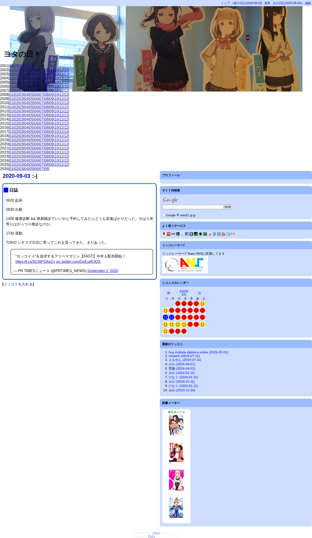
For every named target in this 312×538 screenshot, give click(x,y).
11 (26, 66)
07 (41, 70)
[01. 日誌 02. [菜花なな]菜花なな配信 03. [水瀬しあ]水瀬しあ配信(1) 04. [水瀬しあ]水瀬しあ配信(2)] (190, 319)
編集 (308, 3)
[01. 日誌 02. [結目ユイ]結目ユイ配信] (184, 312)
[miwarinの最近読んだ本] (176, 522)
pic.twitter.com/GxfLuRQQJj (78, 262)
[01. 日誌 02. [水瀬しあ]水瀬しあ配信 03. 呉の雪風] (184, 326)
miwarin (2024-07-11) (184, 356)
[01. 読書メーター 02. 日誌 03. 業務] (178, 305)
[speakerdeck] (205, 234)
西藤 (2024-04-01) (182, 368)
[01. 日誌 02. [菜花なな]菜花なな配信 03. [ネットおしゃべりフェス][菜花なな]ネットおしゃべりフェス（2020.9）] (202, 326)
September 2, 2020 (102, 271)
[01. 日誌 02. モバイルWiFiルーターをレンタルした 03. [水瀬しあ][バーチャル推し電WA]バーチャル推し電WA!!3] (202, 305)
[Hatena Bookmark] (219, 234)
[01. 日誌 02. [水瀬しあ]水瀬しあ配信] (172, 312)
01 (11, 70)
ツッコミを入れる (18, 284)
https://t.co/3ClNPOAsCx (35, 262)
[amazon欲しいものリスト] (164, 234)
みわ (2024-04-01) (182, 364)
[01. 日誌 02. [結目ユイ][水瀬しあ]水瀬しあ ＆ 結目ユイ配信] (190, 312)
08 (11, 66)
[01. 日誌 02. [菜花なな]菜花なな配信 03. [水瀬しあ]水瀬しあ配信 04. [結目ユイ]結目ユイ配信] (196, 319)
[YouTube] (223, 234)
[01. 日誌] (184, 305)
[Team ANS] (185, 272)
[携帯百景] (178, 234)
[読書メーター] (196, 234)
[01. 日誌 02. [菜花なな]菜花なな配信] (172, 333)
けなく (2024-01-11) (183, 377)
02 (16, 70)
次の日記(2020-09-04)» (288, 3)
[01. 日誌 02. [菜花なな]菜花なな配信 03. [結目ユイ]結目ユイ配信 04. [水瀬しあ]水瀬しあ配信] (202, 319)
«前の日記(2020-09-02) (247, 3)
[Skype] (228, 234)
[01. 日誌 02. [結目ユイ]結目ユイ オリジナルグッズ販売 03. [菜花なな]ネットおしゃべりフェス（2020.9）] (196, 305)
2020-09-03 (16, 176)
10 (21, 66)
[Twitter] (182, 234)
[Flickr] (173, 234)
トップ (225, 3)
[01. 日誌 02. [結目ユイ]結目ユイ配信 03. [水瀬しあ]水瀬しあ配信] (184, 319)
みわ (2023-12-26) (182, 390)
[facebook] (187, 234)
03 (21, 70)
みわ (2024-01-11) (182, 373)
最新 (267, 3)
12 (31, 66)
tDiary (156, 533)
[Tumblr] (191, 234)
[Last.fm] (168, 234)
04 (26, 70)
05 (31, 70)
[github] (200, 234)
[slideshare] (210, 234)
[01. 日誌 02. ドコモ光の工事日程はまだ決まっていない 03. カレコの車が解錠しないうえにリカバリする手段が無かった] (165, 319)
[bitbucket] (214, 234)
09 (16, 66)
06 (36, 70)
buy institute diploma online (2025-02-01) (198, 352)
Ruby (151, 536)
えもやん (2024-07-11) (185, 360)
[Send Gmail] (232, 234)
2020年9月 (184, 293)
